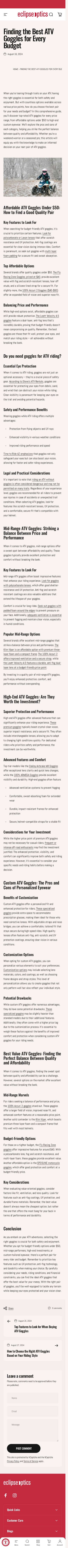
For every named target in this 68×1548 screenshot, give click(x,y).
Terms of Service (31, 1461)
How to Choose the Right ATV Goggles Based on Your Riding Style (28, 1353)
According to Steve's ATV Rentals (26, 381)
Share (10, 1308)
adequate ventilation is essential (44, 615)
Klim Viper (41, 1119)
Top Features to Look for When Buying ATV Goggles (35, 1328)
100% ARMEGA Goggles (26, 775)
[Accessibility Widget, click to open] (6, 1542)
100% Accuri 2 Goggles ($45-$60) (40, 290)
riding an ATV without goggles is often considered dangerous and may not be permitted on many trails (31, 484)
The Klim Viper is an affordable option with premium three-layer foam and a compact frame (31, 649)
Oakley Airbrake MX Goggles (43, 766)
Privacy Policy (13, 1461)
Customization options (15, 970)
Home (15, 69)
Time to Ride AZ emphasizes (18, 454)
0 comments (57, 1308)
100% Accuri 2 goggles (19, 1106)
